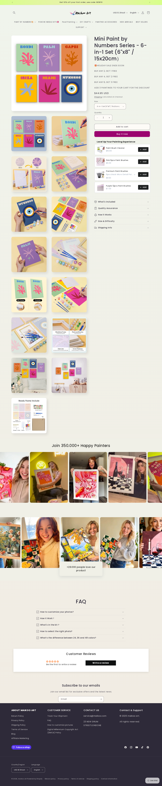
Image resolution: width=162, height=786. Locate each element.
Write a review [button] (101, 662)
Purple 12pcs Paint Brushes (118, 186)
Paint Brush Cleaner (115, 148)
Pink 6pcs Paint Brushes (117, 160)
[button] (14, 12)
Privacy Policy (17, 720)
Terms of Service (19, 729)
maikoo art (22, 779)
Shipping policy (93, 779)
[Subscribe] (101, 699)
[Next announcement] (150, 2)
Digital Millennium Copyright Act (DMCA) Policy (62, 731)
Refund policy (50, 779)
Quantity (98, 113)
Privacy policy (63, 779)
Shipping (98, 97)
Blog (13, 734)
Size (96, 101)
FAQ (49, 720)
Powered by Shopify (34, 779)
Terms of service (77, 779)
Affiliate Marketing (20, 738)
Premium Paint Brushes (117, 171)
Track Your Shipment (57, 716)
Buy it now (122, 134)
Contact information (109, 779)
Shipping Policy (18, 725)
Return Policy (17, 716)
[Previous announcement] (12, 2)
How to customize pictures (60, 725)
